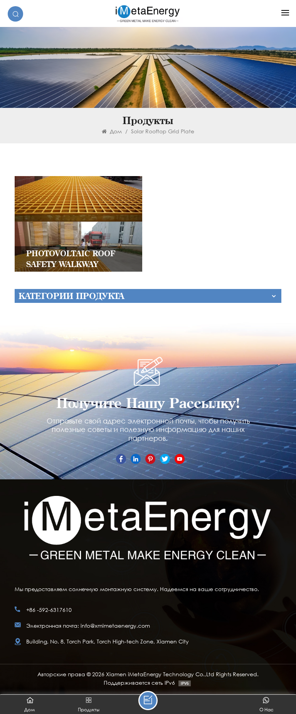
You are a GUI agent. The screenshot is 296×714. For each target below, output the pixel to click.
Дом (115, 131)
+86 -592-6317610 (49, 609)
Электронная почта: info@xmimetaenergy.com (88, 625)
